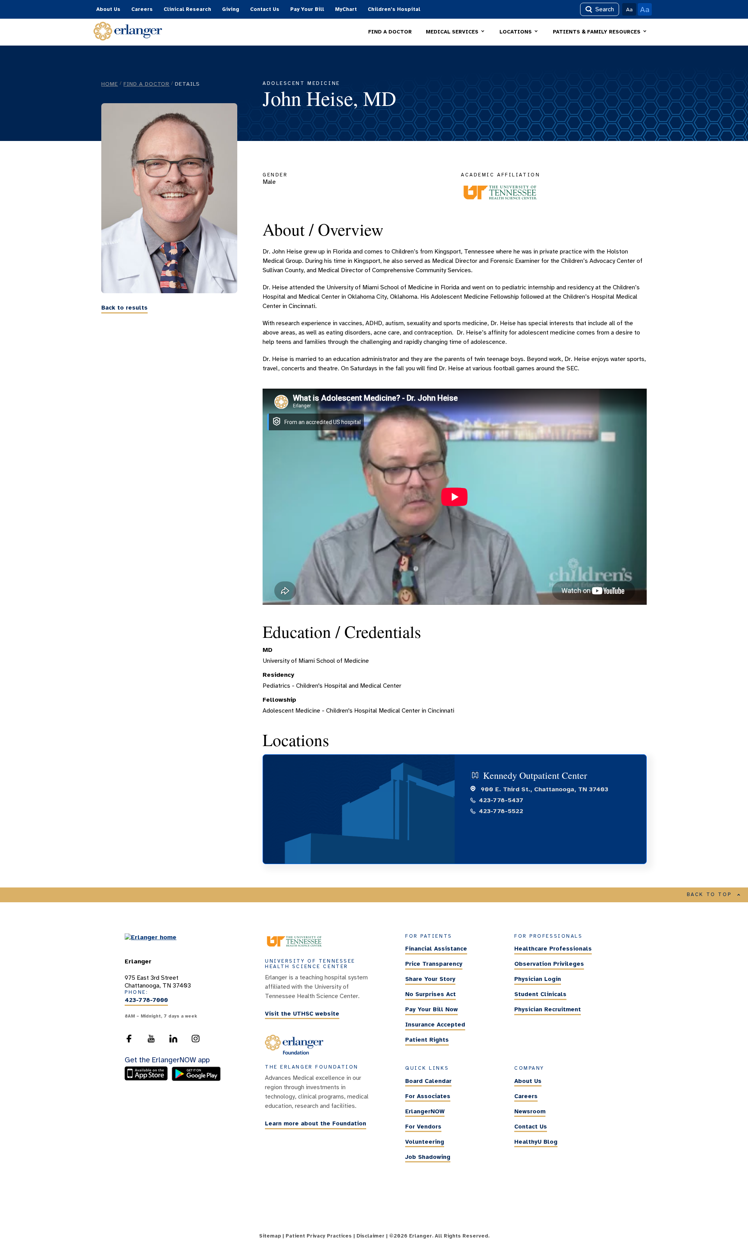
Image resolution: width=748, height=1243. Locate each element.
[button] (455, 32)
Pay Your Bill (307, 9)
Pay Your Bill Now (431, 1009)
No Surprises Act (430, 994)
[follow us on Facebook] (129, 1041)
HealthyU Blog (535, 1141)
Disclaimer (370, 1236)
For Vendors (423, 1126)
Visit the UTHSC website (302, 1013)
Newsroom (529, 1111)
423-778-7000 (146, 1000)
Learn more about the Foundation (315, 1123)
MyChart (346, 9)
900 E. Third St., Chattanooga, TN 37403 (543, 789)
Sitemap (270, 1236)
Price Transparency (433, 963)
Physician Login (537, 978)
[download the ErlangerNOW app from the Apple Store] (148, 1079)
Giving (230, 9)
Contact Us (264, 9)
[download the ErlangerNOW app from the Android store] (196, 1079)
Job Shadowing (427, 1156)
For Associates (427, 1096)
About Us (108, 9)
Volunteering (424, 1141)
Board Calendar (428, 1081)
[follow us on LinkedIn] (173, 1041)
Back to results (124, 308)
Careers (142, 9)
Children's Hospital (394, 9)
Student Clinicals (540, 994)
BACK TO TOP (709, 894)
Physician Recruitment (547, 1009)
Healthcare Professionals (553, 948)
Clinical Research (187, 9)
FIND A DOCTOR (390, 32)
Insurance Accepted (435, 1024)
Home (109, 84)
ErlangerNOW (425, 1111)
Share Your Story (430, 978)
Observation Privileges (549, 963)
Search (604, 9)
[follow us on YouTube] (151, 1041)
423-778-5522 (501, 811)
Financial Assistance (436, 948)
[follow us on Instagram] (195, 1041)
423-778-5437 (501, 800)
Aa (629, 9)
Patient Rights (427, 1039)
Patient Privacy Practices (319, 1236)
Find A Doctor (146, 84)
